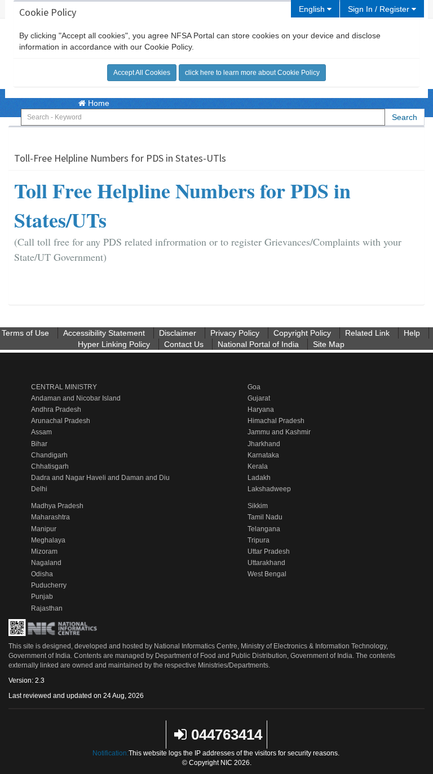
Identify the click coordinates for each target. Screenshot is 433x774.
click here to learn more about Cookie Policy (252, 73)
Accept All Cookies (141, 73)
